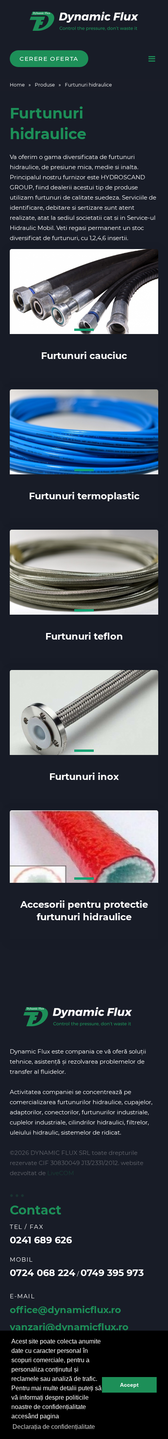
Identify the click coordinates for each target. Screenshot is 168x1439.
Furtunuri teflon (84, 636)
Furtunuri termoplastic (84, 496)
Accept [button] (129, 1385)
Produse (45, 85)
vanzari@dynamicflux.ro (69, 1327)
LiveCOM (60, 1173)
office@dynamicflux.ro (65, 1309)
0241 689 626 (41, 1240)
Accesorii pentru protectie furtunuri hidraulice (84, 911)
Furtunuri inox (84, 776)
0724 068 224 (42, 1272)
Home (17, 85)
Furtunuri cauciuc (84, 355)
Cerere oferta (49, 58)
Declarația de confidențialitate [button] (54, 1426)
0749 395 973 (112, 1272)
